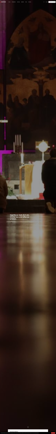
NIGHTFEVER (3, 1)
